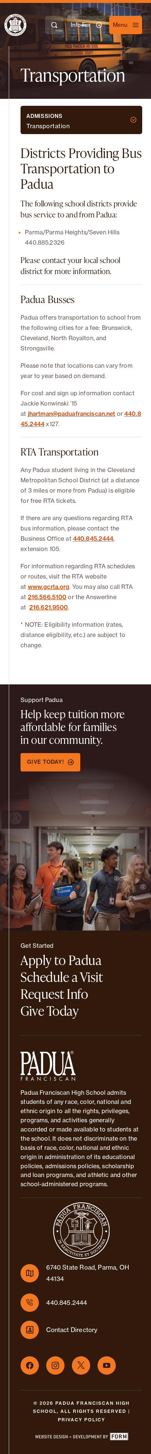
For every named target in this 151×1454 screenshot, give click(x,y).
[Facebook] (30, 1365)
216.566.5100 (47, 597)
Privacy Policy (81, 1419)
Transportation (48, 126)
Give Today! (45, 762)
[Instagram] (55, 1365)
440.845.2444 (93, 538)
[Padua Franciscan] (8, 25)
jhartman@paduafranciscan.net (71, 413)
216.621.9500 (48, 607)
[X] (81, 1365)
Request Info (54, 994)
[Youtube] (106, 1365)
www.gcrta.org (49, 586)
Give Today (50, 1010)
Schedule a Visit (62, 977)
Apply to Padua (61, 960)
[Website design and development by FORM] (81, 1438)
